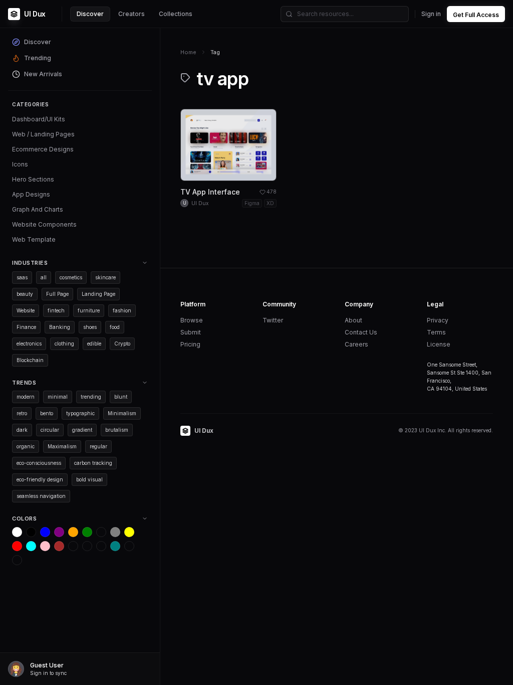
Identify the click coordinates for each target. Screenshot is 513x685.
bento (46, 413)
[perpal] (101, 532)
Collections (175, 14)
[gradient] (101, 546)
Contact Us (361, 332)
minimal (58, 397)
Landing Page (98, 294)
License (438, 344)
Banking (59, 327)
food (115, 327)
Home (188, 52)
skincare (105, 277)
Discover (90, 14)
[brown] (59, 546)
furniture (89, 310)
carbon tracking (93, 463)
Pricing (190, 344)
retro (22, 413)
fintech (56, 310)
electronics (29, 343)
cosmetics (71, 277)
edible (94, 343)
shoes (90, 327)
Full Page (57, 294)
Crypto (122, 343)
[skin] (87, 546)
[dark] (73, 546)
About (353, 320)
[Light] (129, 546)
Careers (356, 344)
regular (98, 446)
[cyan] (31, 546)
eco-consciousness (39, 463)
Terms (436, 332)
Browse (191, 320)
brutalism (116, 430)
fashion (122, 310)
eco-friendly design (40, 479)
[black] (31, 532)
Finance (26, 327)
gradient (82, 430)
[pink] (45, 546)
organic (26, 446)
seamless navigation (41, 496)
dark (22, 430)
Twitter (273, 320)
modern (26, 397)
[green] (87, 532)
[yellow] (129, 532)
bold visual (89, 479)
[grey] (115, 532)
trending (91, 397)
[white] (17, 532)
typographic (80, 413)
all (44, 277)
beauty (25, 294)
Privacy (437, 320)
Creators (131, 14)
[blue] (45, 532)
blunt (120, 397)
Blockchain (30, 360)
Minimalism (122, 413)
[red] (17, 546)
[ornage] (17, 560)
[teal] (115, 546)
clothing (64, 343)
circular (50, 430)
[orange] (73, 532)
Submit (190, 332)
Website (26, 310)
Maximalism (62, 446)
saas (22, 277)
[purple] (59, 532)
